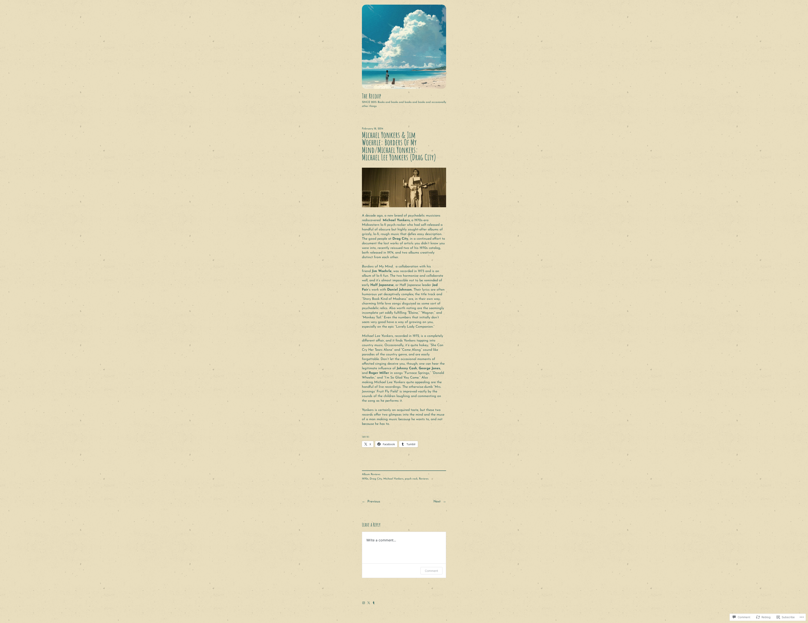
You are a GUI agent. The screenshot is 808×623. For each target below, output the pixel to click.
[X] (368, 602)
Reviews (423, 478)
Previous (373, 501)
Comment (431, 571)
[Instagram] (363, 602)
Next (437, 501)
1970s (365, 478)
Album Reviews (371, 474)
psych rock (411, 478)
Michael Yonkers (393, 478)
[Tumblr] (373, 602)
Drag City (376, 478)
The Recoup (371, 96)
